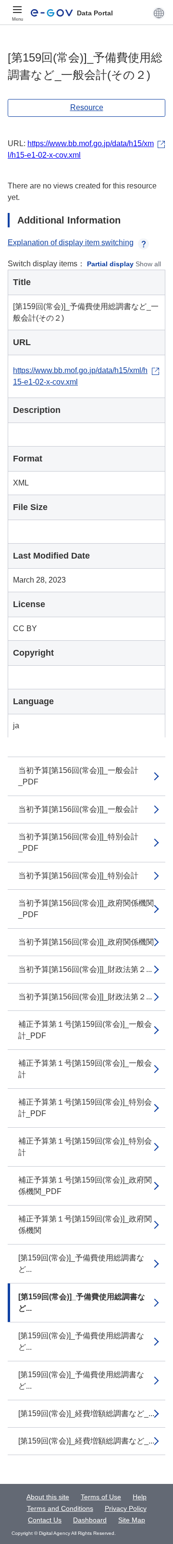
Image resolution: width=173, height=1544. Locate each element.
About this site (47, 1497)
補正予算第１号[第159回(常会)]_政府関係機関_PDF (85, 1185)
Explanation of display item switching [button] (71, 242)
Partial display (110, 264)
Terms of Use (101, 1497)
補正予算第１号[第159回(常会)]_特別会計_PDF (85, 1108)
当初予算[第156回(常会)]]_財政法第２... (85, 969)
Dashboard (90, 1520)
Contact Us (45, 1520)
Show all (148, 264)
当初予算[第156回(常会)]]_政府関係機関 (86, 942)
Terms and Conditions (60, 1508)
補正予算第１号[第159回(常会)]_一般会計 (85, 1069)
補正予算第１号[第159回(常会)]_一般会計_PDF (85, 1030)
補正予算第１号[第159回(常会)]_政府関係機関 (85, 1224)
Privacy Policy (126, 1508)
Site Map (131, 1520)
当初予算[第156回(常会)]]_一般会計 (78, 809)
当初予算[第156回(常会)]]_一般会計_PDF (78, 776)
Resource (86, 107)
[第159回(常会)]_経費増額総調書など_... (86, 1413)
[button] (158, 13)
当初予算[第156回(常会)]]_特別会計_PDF (78, 842)
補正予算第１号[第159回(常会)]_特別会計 (85, 1147)
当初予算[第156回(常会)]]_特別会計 (78, 876)
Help (140, 1497)
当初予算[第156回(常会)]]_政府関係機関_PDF (86, 909)
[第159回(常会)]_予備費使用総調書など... (81, 1263)
